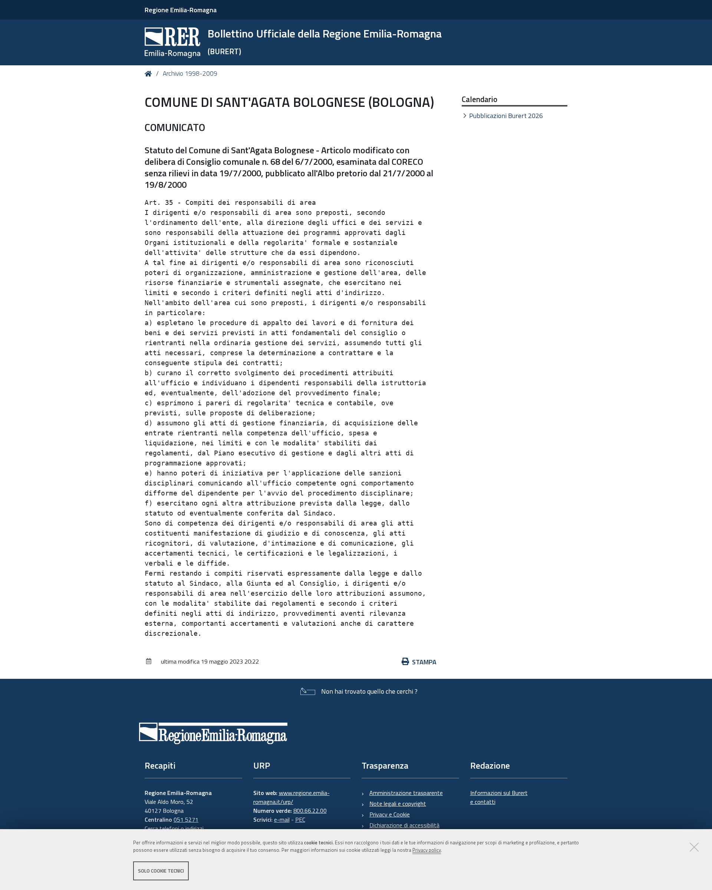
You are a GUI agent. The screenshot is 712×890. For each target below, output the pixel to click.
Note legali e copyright (397, 803)
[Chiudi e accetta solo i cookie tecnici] (694, 847)
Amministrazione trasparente (406, 792)
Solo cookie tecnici (161, 870)
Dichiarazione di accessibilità (404, 825)
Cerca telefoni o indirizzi (174, 828)
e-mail (282, 819)
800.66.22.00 (310, 810)
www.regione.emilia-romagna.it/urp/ (291, 797)
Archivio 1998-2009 (190, 73)
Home (150, 74)
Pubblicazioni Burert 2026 (506, 116)
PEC (300, 819)
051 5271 (186, 819)
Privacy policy (426, 850)
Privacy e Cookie (389, 814)
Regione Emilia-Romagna (181, 10)
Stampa (424, 662)
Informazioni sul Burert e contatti (499, 797)
